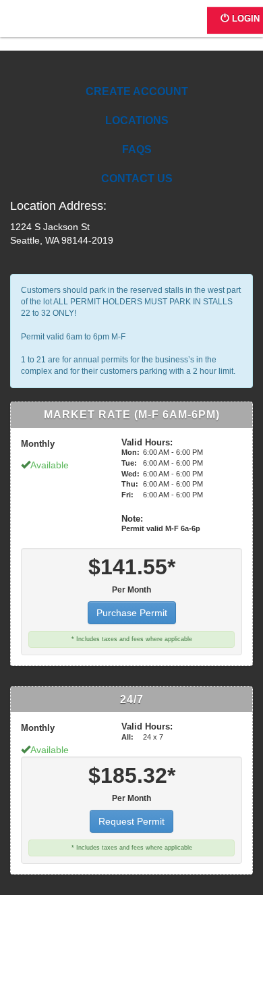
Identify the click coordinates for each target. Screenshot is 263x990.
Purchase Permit (131, 612)
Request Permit (131, 821)
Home (59, 25)
